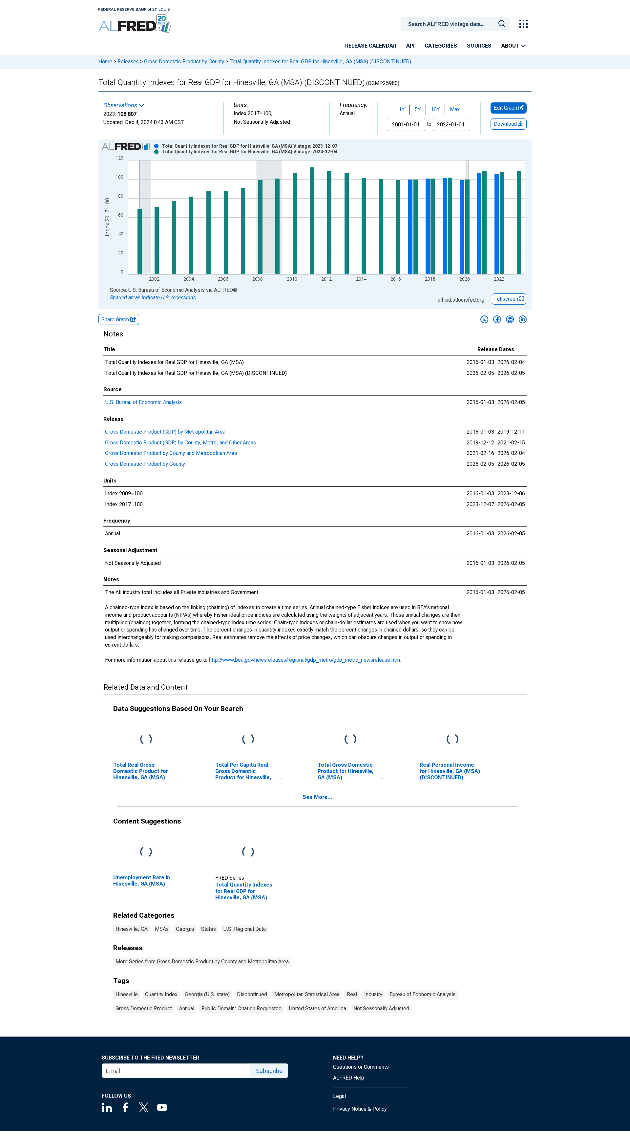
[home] (135, 24)
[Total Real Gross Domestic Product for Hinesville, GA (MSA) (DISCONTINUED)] (146, 739)
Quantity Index (161, 994)
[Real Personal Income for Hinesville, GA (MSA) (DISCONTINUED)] (452, 739)
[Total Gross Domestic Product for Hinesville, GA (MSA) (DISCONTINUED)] (350, 739)
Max (455, 109)
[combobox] (456, 23)
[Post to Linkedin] (523, 319)
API (410, 46)
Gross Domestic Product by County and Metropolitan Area (171, 453)
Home (105, 61)
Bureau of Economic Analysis (422, 994)
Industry (373, 994)
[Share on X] (484, 319)
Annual (186, 1008)
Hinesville (127, 994)
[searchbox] (456, 24)
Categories (441, 46)
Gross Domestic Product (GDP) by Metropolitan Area (165, 432)
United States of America (317, 1008)
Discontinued (252, 994)
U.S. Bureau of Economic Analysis (143, 402)
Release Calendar (370, 46)
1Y (402, 109)
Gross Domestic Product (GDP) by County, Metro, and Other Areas (180, 442)
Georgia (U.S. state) (207, 994)
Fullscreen (506, 299)
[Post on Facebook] (497, 319)
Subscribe (269, 1070)
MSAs (162, 929)
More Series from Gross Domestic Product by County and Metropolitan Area (202, 961)
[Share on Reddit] (510, 319)
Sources (479, 46)
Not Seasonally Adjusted (381, 1008)
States (208, 929)
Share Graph (115, 319)
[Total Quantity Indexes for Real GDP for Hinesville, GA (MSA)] (248, 852)
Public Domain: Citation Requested (241, 1008)
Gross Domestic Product (144, 1008)
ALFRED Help (348, 1078)
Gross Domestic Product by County (184, 61)
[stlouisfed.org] (134, 9)
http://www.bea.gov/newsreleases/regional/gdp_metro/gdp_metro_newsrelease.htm (304, 660)
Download (506, 124)
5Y (418, 109)
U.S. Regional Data (244, 929)
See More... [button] (317, 797)
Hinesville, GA (132, 929)
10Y (435, 109)
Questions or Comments (361, 1067)
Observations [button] (120, 105)
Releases (128, 61)
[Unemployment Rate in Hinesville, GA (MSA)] (146, 852)
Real (352, 994)
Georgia (185, 929)
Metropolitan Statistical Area (307, 994)
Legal (339, 1096)
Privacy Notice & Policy (360, 1109)
